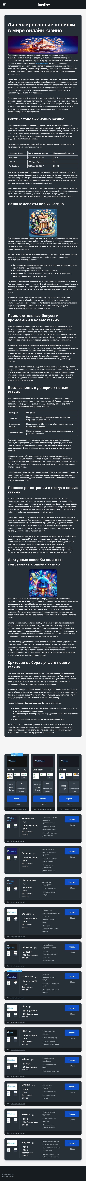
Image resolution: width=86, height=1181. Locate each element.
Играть (17, 799)
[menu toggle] (4, 4)
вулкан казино (42, 63)
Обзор (17, 804)
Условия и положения (18, 809)
